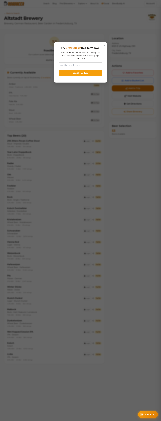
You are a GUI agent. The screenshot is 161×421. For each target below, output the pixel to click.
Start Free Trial (80, 73)
